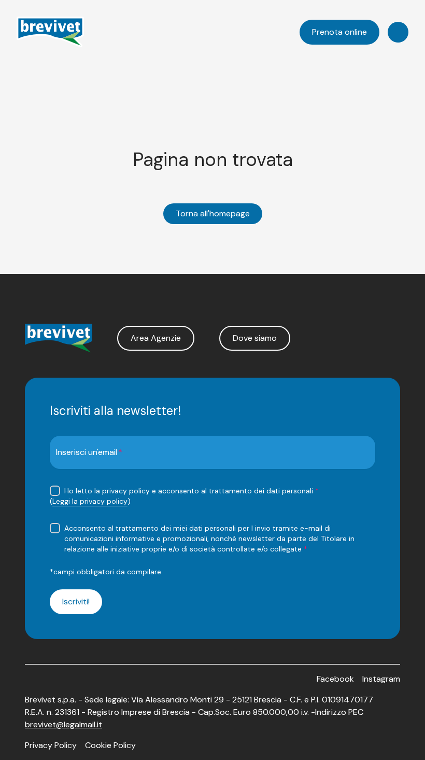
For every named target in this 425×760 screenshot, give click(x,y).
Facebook (335, 678)
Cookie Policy (110, 745)
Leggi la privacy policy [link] (90, 501)
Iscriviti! (76, 601)
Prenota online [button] (339, 31)
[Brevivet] (50, 32)
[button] (155, 338)
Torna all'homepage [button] (213, 213)
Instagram (381, 678)
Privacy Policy (51, 745)
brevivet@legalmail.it (63, 724)
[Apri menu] (398, 32)
